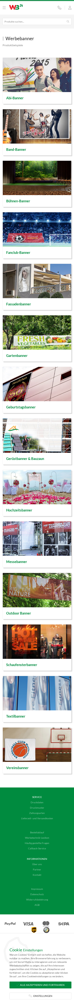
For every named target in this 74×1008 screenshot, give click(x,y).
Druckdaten (37, 802)
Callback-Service (37, 848)
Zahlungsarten (37, 813)
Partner (37, 869)
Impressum (37, 888)
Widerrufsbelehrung (37, 899)
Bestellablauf (37, 832)
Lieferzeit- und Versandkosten (37, 818)
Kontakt (37, 874)
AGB (37, 904)
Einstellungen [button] (42, 995)
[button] (4, 8)
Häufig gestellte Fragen (37, 843)
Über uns (37, 864)
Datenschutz (37, 894)
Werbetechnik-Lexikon (37, 837)
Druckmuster (37, 807)
